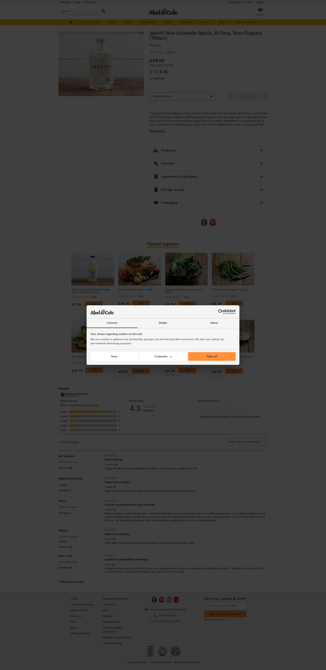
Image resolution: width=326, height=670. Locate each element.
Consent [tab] (112, 323)
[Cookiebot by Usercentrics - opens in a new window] (221, 311)
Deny (114, 356)
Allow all (212, 356)
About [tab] (214, 323)
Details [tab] (163, 323)
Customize (161, 356)
